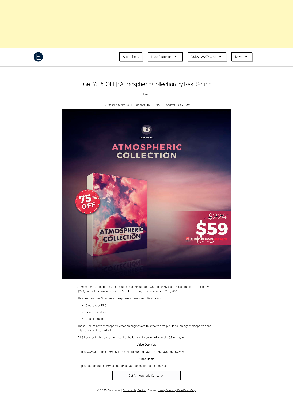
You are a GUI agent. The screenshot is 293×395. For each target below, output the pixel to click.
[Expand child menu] (177, 56)
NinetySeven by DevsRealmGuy (177, 390)
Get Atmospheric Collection (146, 375)
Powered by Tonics (134, 390)
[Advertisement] (101, 24)
